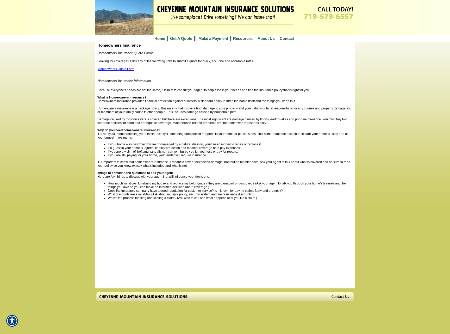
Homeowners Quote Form (116, 69)
